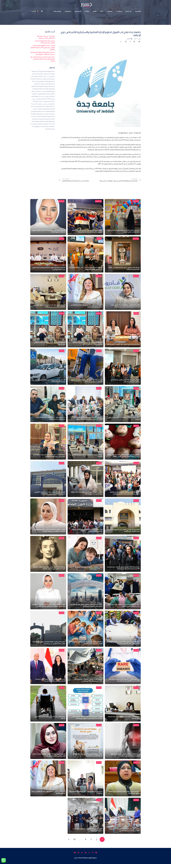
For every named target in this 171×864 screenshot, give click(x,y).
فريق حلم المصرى (42, 119)
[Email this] (138, 41)
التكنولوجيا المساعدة (38, 81)
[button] (116, 11)
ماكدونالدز (45, 124)
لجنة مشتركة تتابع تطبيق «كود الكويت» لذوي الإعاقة (123, 344)
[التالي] (68, 839)
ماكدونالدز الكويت (36, 124)
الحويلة (45, 86)
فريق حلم (51, 119)
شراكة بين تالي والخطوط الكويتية (40, 114)
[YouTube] (96, 852)
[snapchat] (78, 852)
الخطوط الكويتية (38, 89)
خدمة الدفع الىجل (38, 106)
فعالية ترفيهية (38, 121)
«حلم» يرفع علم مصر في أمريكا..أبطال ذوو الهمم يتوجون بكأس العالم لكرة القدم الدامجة (43, 59)
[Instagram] (92, 852)
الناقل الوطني (40, 94)
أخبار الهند (38, 74)
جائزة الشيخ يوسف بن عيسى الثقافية (43, 101)
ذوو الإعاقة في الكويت (42, 109)
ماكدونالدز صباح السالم (48, 126)
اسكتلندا (38, 79)
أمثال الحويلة (37, 76)
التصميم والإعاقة (49, 81)
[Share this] (134, 41)
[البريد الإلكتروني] (75, 852)
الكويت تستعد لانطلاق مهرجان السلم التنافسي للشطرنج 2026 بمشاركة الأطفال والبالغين (42, 47)
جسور (33, 104)
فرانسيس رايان (36, 116)
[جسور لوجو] (85, 4)
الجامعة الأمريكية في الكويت (47, 84)
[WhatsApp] (89, 852)
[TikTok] (82, 852)
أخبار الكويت (45, 74)
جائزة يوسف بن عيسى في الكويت (45, 104)
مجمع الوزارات (36, 126)
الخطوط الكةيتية (48, 89)
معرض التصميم (50, 129)
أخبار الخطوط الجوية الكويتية (47, 71)
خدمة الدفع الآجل (49, 106)
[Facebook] (85, 852)
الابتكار (32, 79)
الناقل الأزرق (49, 94)
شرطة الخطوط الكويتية (48, 116)
